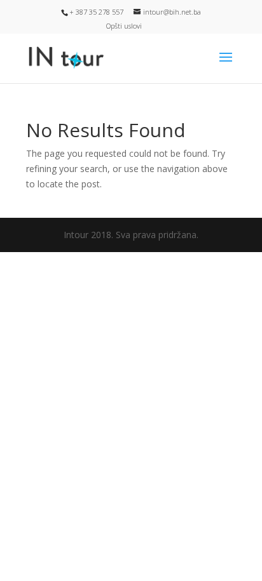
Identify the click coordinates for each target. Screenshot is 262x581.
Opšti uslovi (124, 25)
